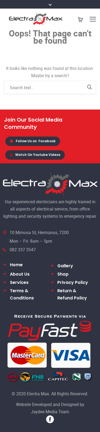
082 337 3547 (23, 250)
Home (16, 265)
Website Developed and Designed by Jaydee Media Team (50, 408)
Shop (63, 274)
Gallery (65, 266)
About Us (20, 274)
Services (19, 282)
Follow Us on (35, 141)
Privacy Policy (72, 282)
